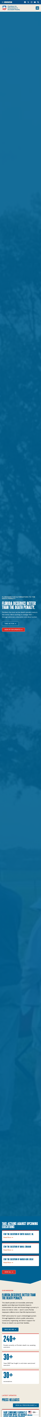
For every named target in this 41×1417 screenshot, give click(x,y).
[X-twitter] (28, 2)
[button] (37, 8)
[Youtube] (35, 2)
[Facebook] (25, 2)
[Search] (38, 2)
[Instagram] (31, 2)
